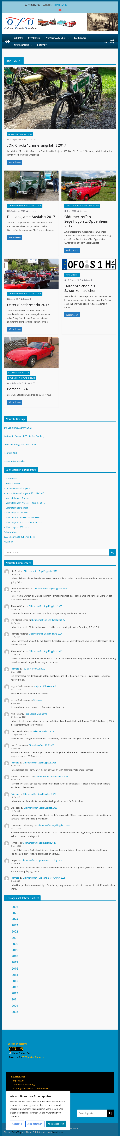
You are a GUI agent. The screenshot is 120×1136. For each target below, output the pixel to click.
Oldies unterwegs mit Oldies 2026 (20, 444)
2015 (15, 975)
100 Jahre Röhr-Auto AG (34, 668)
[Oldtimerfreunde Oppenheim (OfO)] (7, 41)
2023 (15, 925)
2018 (15, 956)
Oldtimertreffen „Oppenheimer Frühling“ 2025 (41, 860)
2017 (15, 962)
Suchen (110, 1113)
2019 (15, 950)
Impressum (18, 1080)
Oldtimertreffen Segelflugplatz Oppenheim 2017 (86, 221)
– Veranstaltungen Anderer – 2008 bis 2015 (24, 502)
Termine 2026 (60, 4)
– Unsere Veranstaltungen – (17, 488)
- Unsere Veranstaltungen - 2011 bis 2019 (24, 206)
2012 (15, 993)
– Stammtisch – (11, 478)
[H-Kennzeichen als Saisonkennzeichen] (88, 264)
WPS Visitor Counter (33, 1057)
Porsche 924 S (18, 388)
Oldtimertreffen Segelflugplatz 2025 (39, 762)
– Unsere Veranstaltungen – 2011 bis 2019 (24, 493)
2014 (15, 981)
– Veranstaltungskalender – (17, 507)
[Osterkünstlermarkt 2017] (31, 274)
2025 (15, 913)
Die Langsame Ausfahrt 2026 (18, 427)
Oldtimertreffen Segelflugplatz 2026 (40, 571)
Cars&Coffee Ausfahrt (14, 461)
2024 (15, 919)
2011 (15, 999)
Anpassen (17, 1123)
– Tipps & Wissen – (13, 483)
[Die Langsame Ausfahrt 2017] (31, 186)
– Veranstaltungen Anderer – (17, 498)
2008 (15, 1012)
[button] (68, 38)
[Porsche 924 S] (31, 352)
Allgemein (8, 541)
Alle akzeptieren (56, 1123)
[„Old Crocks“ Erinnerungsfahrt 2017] (60, 98)
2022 (15, 931)
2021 (15, 938)
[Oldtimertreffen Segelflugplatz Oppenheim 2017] (88, 186)
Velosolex (37, 700)
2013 (15, 987)
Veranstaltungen (56, 37)
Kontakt (42, 45)
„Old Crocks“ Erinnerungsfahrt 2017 (36, 145)
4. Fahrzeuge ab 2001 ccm (18, 373)
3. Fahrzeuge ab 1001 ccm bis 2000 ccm (23, 522)
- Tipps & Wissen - (72, 275)
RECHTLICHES (18, 1076)
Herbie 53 (31, 383)
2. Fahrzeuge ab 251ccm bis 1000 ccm (22, 517)
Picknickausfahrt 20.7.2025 (45, 731)
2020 (15, 944)
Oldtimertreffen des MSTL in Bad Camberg (24, 436)
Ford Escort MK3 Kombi (36, 713)
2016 (15, 968)
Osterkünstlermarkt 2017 (28, 304)
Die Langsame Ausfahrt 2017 (31, 216)
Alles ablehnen (35, 1123)
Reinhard (33, 139)
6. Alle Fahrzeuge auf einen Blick (21, 378)
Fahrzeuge (80, 37)
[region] (38, 1110)
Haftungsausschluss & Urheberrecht (31, 1088)
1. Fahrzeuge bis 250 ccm (16, 512)
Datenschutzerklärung (24, 1084)
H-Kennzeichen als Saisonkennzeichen (80, 288)
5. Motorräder (10, 532)
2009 (15, 1006)
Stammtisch (35, 37)
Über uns (18, 37)
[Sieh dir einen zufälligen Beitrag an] (112, 41)
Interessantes (21, 45)
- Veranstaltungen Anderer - (20, 134)
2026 (15, 907)
